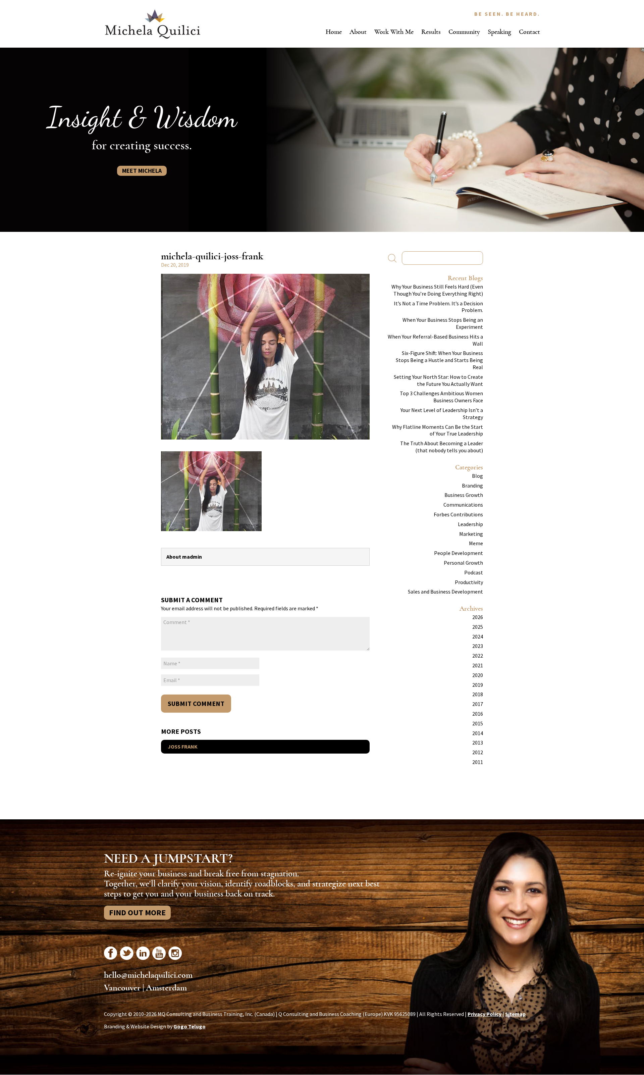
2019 (477, 684)
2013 (477, 742)
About (358, 32)
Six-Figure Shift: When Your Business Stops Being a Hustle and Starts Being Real (439, 360)
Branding (472, 485)
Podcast (473, 572)
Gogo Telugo (189, 1026)
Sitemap (515, 1014)
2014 (477, 733)
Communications (463, 504)
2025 (477, 626)
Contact (529, 32)
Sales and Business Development (445, 591)
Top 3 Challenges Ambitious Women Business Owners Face (441, 397)
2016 (477, 713)
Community (464, 32)
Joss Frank (183, 746)
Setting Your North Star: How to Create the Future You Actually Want (438, 380)
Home (334, 32)
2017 (477, 704)
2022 (477, 655)
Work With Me (394, 32)
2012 (477, 752)
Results (431, 32)
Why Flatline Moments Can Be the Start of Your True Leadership (437, 430)
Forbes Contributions (458, 514)
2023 (477, 646)
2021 (477, 665)
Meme (476, 543)
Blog (477, 475)
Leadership (470, 524)
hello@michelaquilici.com (148, 975)
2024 (477, 636)
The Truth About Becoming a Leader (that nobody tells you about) (441, 447)
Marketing (471, 533)
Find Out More (137, 912)
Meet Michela (142, 170)
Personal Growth (463, 562)
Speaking (499, 32)
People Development (458, 553)
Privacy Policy (484, 1014)
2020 (477, 675)
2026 (477, 617)
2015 (477, 723)
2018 (477, 694)
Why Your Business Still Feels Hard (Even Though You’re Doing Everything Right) (437, 290)
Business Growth (463, 495)
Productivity (469, 582)
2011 (477, 762)
